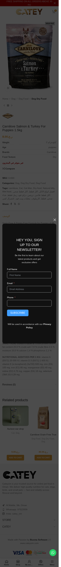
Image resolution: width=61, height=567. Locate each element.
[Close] (55, 220)
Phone (10, 297)
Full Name (12, 269)
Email (10, 283)
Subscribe (17, 312)
